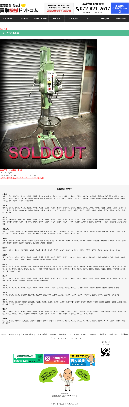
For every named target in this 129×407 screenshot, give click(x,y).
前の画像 (3, 29)
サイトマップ (76, 338)
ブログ (88, 18)
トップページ (8, 18)
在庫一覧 (56, 18)
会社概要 (24, 18)
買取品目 (52, 334)
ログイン (22, 175)
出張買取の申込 (80, 334)
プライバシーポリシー (59, 338)
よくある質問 (72, 18)
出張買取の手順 (40, 18)
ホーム (4, 334)
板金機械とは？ (65, 334)
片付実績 (102, 334)
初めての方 (13, 334)
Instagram (105, 18)
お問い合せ (113, 334)
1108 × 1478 (17, 170)
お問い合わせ (121, 18)
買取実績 (92, 334)
